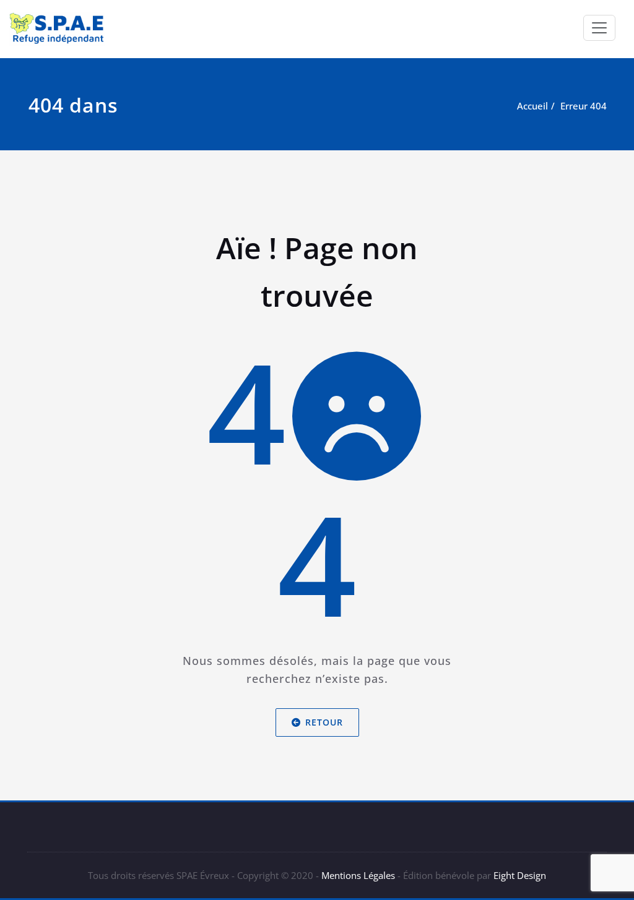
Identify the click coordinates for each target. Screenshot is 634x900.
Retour (324, 722)
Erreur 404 (583, 106)
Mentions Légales (358, 875)
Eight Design (518, 875)
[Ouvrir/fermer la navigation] (599, 28)
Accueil (532, 106)
